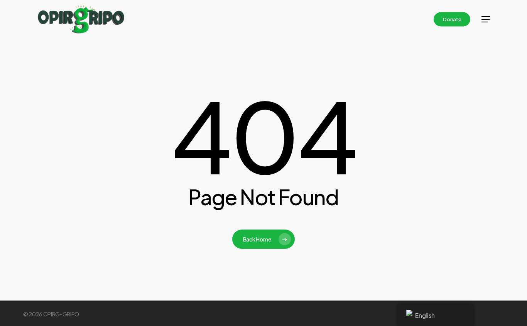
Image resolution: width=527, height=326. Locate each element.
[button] (485, 19)
